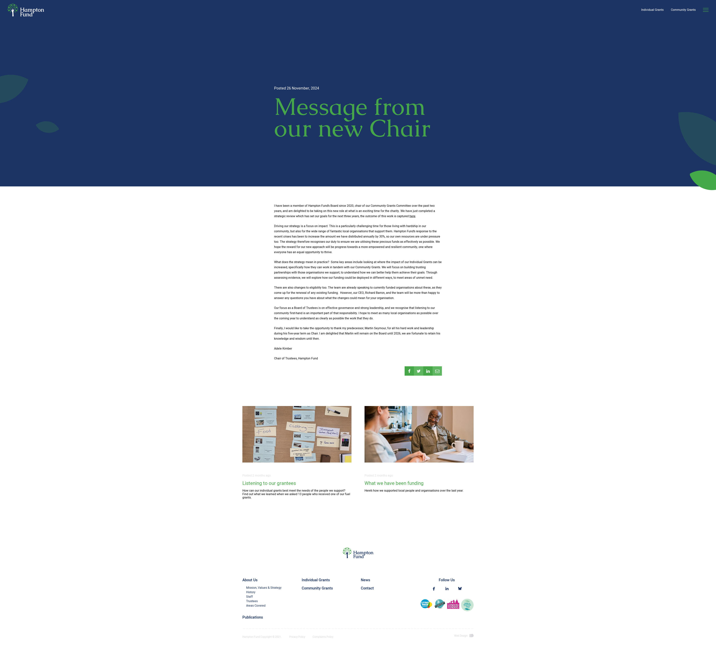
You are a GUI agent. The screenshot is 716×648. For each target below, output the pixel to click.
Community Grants (683, 10)
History (250, 592)
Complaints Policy (323, 637)
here (412, 216)
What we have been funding (394, 483)
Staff (249, 596)
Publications (252, 617)
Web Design (461, 635)
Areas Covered (256, 605)
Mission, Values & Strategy (264, 588)
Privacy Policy (297, 637)
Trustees (252, 601)
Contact (367, 588)
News (365, 580)
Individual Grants (652, 10)
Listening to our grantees (269, 483)
